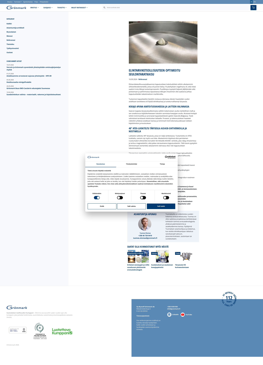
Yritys (36, 2)
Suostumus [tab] (100, 164)
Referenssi (11, 40)
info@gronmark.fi (173, 309)
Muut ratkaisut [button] (78, 7)
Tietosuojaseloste (142, 316)
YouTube (189, 315)
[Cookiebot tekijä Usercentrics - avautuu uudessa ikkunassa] (166, 157)
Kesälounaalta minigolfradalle (19, 82)
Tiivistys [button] (61, 7)
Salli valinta (131, 206)
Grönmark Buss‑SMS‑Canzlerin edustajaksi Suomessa (28, 88)
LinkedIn (175, 315)
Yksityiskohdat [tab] (131, 164)
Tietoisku (10, 44)
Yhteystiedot (44, 2)
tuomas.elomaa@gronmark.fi (145, 238)
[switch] (120, 197)
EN (255, 2)
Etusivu (9, 2)
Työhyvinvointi (13, 48)
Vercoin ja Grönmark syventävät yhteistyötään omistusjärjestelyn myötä (34, 68)
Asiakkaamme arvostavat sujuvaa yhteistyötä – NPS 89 (29, 76)
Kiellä (102, 206)
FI (251, 2)
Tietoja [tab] (162, 164)
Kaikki (9, 24)
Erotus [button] (33, 7)
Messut (10, 36)
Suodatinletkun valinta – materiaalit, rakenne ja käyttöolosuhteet (34, 94)
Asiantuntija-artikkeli (15, 28)
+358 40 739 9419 (145, 235)
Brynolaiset (11, 32)
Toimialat (17, 2)
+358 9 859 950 (172, 307)
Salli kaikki (161, 206)
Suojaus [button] (47, 7)
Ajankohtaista (28, 2)
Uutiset (10, 52)
